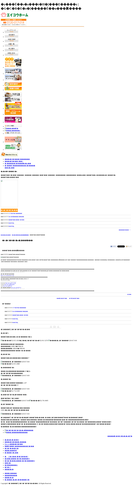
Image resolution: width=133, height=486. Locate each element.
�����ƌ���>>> (125, 230)
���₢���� (11, 473)
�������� (11, 475)
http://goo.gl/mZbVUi (16, 287)
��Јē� (8, 463)
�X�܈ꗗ (8, 467)
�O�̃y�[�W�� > (74, 298)
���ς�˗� (9, 477)
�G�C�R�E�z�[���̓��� (20, 234)
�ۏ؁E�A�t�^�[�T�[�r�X (16, 456)
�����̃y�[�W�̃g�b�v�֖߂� (119, 436)
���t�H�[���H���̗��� (17, 159)
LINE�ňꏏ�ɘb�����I (15, 213)
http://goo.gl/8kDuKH (9, 284)
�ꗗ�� (129, 294)
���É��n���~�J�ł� (16, 219)
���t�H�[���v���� (15, 442)
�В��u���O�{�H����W (17, 459)
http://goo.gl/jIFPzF (7, 286)
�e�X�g (11, 223)
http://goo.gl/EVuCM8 (11, 283)
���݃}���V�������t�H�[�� (19, 446)
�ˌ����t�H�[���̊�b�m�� (18, 163)
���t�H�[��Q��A (14, 161)
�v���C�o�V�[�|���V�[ (17, 480)
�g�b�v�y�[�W (6, 234)
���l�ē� (9, 469)
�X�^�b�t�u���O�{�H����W (20, 461)
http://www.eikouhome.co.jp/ (7, 275)
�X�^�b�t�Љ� (11, 448)
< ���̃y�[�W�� (61, 298)
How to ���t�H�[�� (14, 444)
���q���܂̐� (11, 450)
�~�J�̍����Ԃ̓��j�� (16, 216)
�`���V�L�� (11, 453)
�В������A (11, 465)
